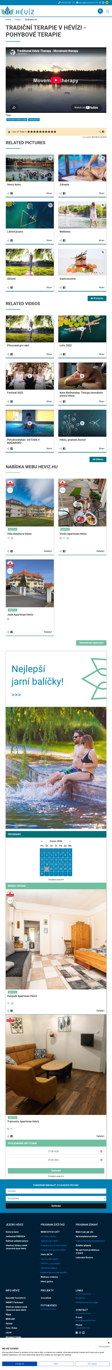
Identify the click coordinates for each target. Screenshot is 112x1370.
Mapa (8, 1314)
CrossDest (46, 1298)
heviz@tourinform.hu (85, 1320)
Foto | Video (11, 1328)
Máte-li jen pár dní (84, 1232)
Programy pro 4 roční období (54, 1245)
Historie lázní (12, 1232)
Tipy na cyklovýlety (49, 1259)
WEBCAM (10, 1319)
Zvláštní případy (83, 1245)
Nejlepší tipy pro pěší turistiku (54, 1272)
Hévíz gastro (47, 1281)
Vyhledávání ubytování (91, 642)
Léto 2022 (66, 345)
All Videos (97, 459)
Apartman (12, 529)
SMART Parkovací (14, 1302)
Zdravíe (64, 184)
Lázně (9, 1332)
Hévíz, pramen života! (73, 439)
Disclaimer (80, 1298)
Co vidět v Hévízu (48, 1236)
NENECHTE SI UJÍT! (50, 1232)
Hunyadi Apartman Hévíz (22, 995)
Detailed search (55, 879)
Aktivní (11, 278)
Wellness (65, 231)
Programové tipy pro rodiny (53, 1250)
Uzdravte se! (34, 120)
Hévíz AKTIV (46, 1254)
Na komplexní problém (86, 1236)
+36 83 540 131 (83, 1328)
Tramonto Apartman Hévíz (23, 1121)
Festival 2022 (15, 392)
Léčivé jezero (15, 231)
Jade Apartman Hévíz (20, 614)
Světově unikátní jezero (17, 1241)
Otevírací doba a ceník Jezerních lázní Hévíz (16, 1247)
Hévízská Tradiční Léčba (17, 120)
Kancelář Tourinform (16, 1298)
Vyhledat (56, 1170)
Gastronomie (68, 278)
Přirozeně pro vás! (18, 345)
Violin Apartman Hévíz (73, 533)
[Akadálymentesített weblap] (107, 2)
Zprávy (9, 1323)
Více (49, 193)
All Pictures (97, 298)
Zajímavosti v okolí (49, 1241)
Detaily (47, 551)
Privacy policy (104, 1347)
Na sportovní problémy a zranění (87, 1251)
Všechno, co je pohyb (50, 1263)
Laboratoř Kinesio (84, 1257)
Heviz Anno (14, 184)
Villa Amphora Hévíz (19, 533)
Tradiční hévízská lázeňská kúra (90, 1241)
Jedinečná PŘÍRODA (15, 1236)
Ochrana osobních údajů (87, 1302)
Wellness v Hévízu (49, 1277)
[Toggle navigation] (108, 11)
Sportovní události (49, 1268)
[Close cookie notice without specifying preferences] (108, 1342)
